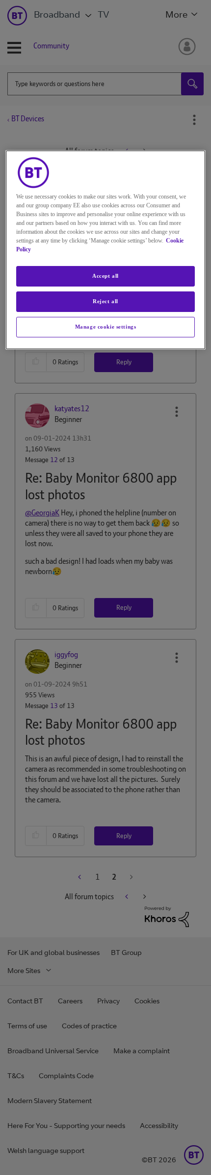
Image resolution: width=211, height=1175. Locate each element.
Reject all (105, 301)
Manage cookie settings (105, 327)
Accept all (105, 276)
